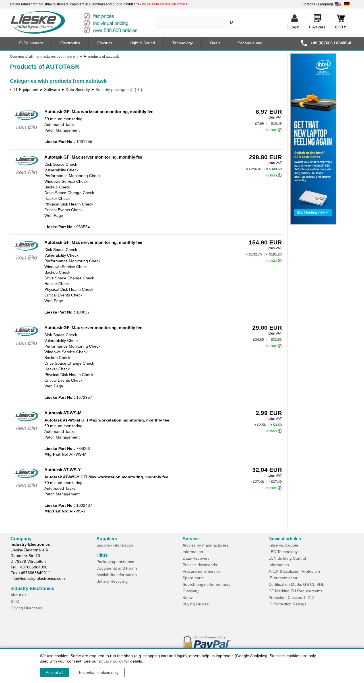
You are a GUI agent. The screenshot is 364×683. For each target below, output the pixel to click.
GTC (15, 601)
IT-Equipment (31, 43)
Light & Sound (142, 43)
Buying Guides (196, 604)
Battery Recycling (112, 581)
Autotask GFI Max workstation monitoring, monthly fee (98, 111)
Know (188, 597)
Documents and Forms (117, 568)
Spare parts (193, 578)
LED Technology (283, 551)
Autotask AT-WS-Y (62, 469)
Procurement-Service (202, 571)
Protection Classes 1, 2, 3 (291, 597)
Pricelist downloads (200, 564)
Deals (215, 43)
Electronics (70, 43)
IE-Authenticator (282, 578)
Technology (182, 43)
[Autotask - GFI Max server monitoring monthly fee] (26, 175)
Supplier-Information (114, 545)
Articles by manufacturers (205, 545)
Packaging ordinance (115, 561)
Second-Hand (250, 43)
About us (18, 595)
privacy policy (111, 661)
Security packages (112, 89)
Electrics (104, 43)
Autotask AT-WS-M (63, 412)
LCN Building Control (287, 558)
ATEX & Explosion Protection (294, 571)
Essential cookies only (99, 672)
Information (193, 551)
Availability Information (116, 574)
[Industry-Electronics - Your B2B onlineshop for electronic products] (76, 23)
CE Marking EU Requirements (295, 591)
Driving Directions (26, 608)
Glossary (190, 591)
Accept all (54, 672)
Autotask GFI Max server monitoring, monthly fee (93, 157)
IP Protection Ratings (287, 604)
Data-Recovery (196, 558)
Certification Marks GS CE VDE (296, 584)
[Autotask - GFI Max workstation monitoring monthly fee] (26, 130)
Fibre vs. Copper (283, 545)
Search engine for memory (207, 584)
